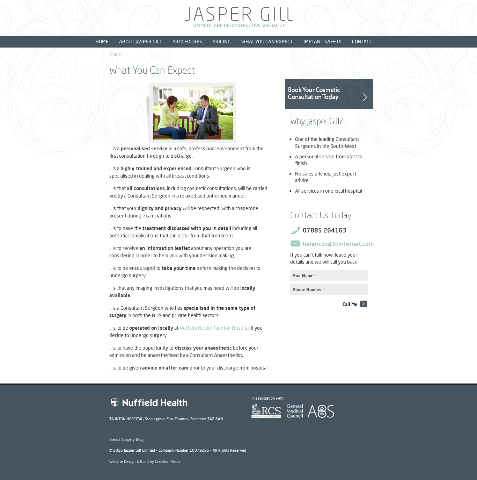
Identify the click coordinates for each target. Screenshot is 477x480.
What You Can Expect (267, 41)
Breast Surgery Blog (126, 439)
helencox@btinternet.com (338, 244)
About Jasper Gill (140, 41)
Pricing (222, 41)
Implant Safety (322, 41)
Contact (362, 41)
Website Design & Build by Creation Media (145, 461)
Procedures (187, 41)
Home (102, 41)
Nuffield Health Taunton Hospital (214, 328)
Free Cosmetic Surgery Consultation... (329, 94)
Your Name (305, 275)
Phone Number (309, 289)
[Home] (239, 25)
